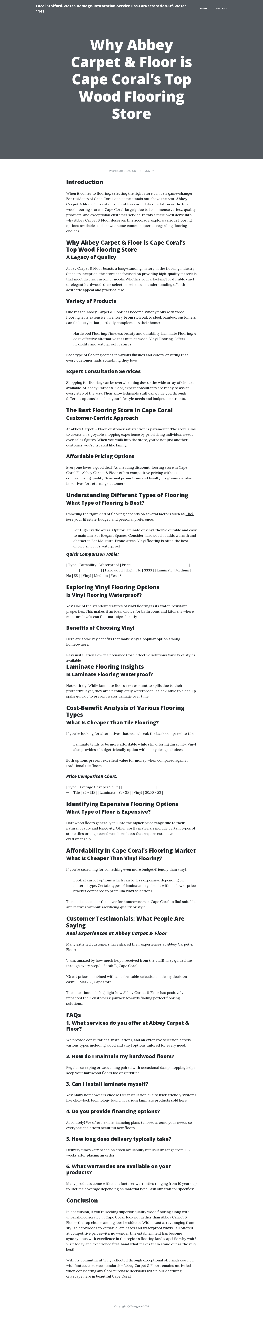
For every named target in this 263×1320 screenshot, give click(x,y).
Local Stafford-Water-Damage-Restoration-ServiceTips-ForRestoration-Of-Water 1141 (111, 8)
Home (204, 8)
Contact (221, 8)
